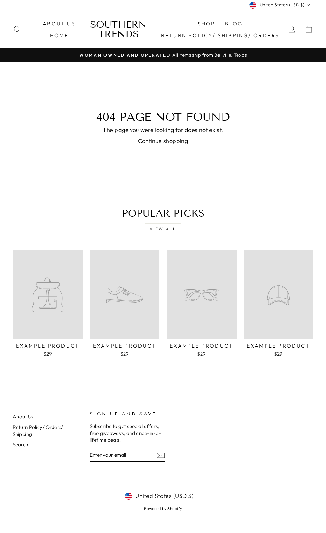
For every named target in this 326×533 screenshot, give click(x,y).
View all (163, 229)
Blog (234, 23)
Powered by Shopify (163, 508)
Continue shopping (163, 141)
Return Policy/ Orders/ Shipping (38, 430)
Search (20, 445)
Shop (207, 23)
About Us (59, 23)
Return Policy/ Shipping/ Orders (220, 35)
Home (59, 35)
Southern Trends (118, 29)
